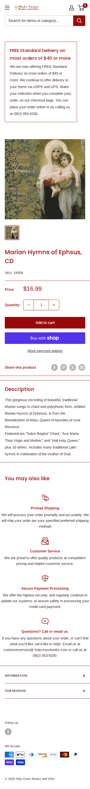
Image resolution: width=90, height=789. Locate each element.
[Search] (79, 20)
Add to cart (45, 323)
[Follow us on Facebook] (8, 731)
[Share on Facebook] (54, 367)
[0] (81, 8)
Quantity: (12, 305)
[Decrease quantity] (29, 305)
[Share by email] (81, 367)
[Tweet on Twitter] (72, 367)
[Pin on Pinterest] (63, 367)
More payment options (45, 351)
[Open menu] (7, 8)
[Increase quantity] (54, 305)
